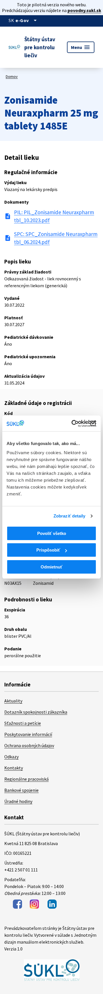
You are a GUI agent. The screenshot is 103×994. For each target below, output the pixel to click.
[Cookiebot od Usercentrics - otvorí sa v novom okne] (72, 423)
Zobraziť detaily (70, 515)
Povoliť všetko (51, 533)
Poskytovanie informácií (28, 734)
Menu (80, 47)
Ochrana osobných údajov (29, 745)
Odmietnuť (51, 566)
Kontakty (13, 768)
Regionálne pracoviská (26, 779)
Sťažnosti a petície (22, 723)
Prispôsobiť (48, 550)
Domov (12, 76)
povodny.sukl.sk (84, 10)
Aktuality (13, 701)
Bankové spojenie (21, 790)
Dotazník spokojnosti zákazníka (35, 712)
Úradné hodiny (18, 801)
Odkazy (11, 756)
